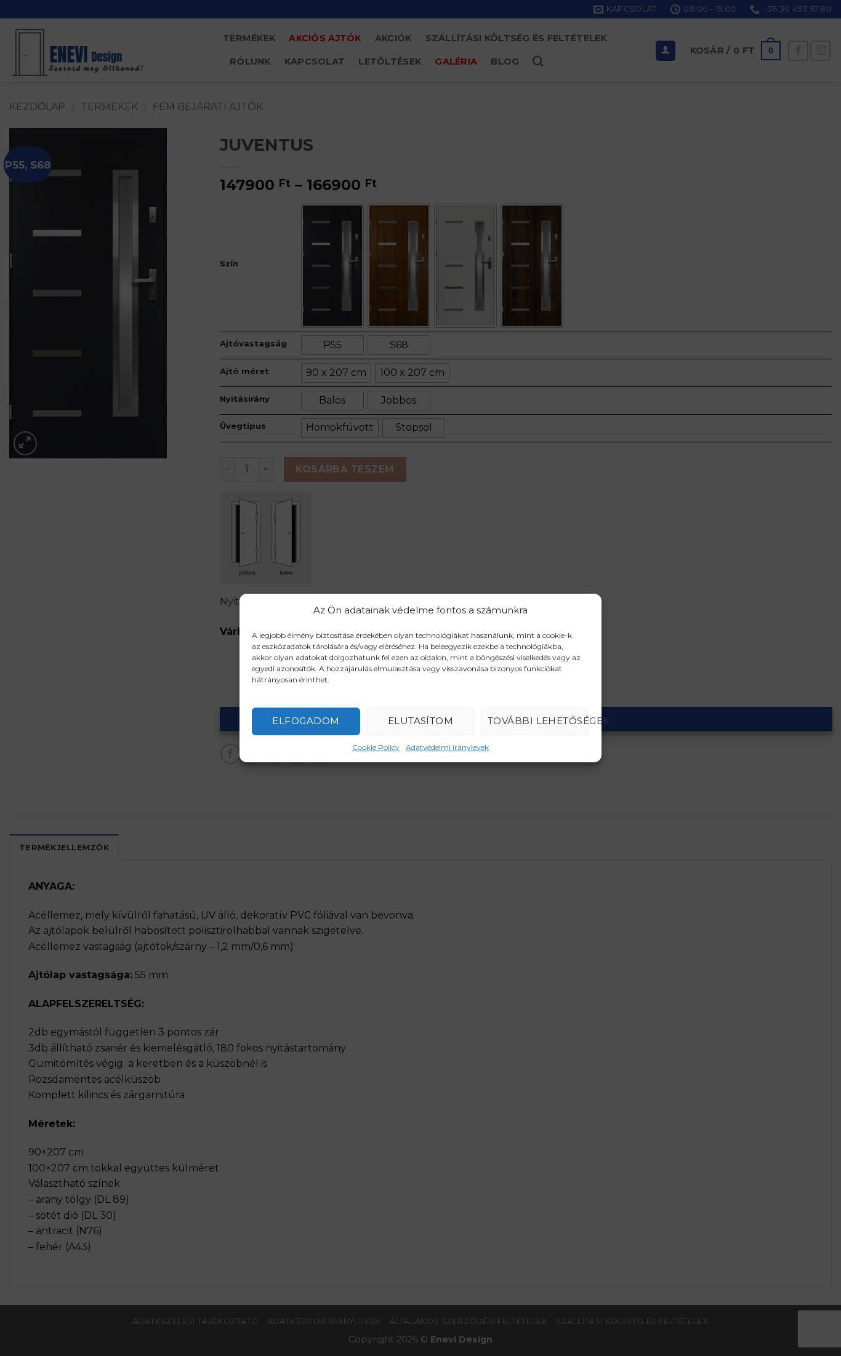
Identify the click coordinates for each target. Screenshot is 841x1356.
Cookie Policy (376, 747)
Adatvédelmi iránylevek (447, 747)
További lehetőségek (538, 721)
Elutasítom (421, 721)
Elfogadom (305, 721)
